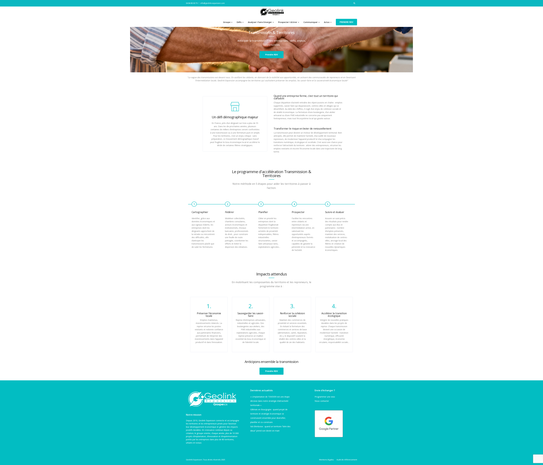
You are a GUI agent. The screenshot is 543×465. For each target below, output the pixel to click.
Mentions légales (326, 459)
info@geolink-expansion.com (212, 3)
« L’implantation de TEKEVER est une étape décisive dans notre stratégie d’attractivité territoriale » (270, 401)
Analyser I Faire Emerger (260, 22)
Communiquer (310, 22)
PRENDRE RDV (346, 22)
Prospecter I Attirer (287, 22)
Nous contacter (322, 401)
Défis (239, 22)
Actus (326, 22)
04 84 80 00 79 (192, 3)
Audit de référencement (347, 459)
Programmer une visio (325, 396)
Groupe (226, 22)
